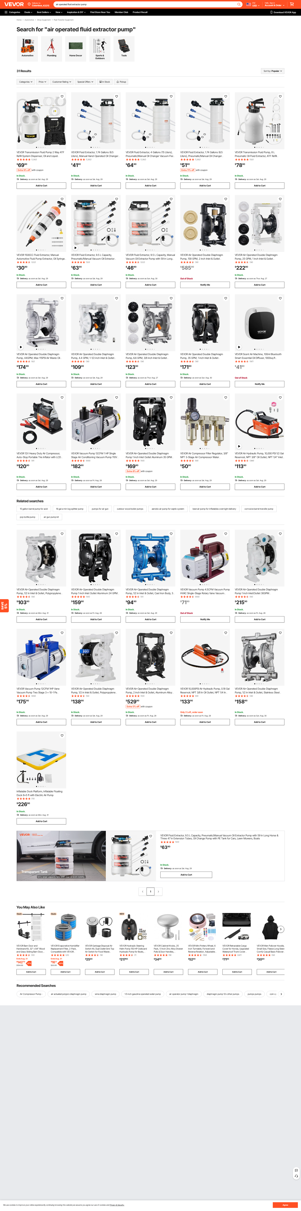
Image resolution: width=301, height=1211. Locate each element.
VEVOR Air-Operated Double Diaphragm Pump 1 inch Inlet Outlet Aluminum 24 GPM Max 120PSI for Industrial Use (94, 593)
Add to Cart (41, 185)
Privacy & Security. (117, 1205)
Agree (285, 1205)
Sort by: (267, 71)
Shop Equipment (44, 20)
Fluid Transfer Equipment (64, 20)
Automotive (29, 20)
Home (19, 20)
